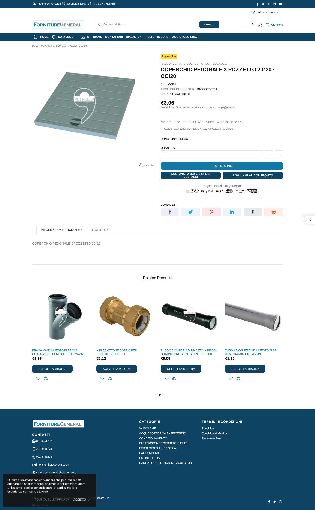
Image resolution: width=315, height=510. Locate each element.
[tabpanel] (190, 340)
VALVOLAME (147, 428)
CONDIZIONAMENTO (153, 438)
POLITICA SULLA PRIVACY (51, 499)
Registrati (255, 12)
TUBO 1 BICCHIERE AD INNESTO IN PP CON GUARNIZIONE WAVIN (250, 352)
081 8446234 (44, 456)
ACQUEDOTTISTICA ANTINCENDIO (162, 433)
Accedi (275, 12)
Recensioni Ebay (76, 3)
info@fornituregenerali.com (52, 464)
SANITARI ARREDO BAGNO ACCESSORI (165, 462)
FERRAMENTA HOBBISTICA (157, 448)
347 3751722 (44, 440)
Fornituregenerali (58, 24)
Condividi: (168, 204)
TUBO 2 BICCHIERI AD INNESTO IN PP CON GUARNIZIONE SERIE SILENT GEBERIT (189, 352)
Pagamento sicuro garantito (221, 186)
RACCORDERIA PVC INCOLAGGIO (205, 63)
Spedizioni (208, 428)
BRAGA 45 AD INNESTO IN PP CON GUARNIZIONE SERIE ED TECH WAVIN (57, 352)
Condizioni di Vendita (214, 433)
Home (35, 46)
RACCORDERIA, (171, 63)
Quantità (168, 147)
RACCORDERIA (149, 453)
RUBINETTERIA (149, 458)
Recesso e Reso (212, 438)
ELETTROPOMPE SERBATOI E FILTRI (163, 443)
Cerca (209, 24)
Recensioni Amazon (48, 3)
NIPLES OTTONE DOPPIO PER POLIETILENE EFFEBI (116, 352)
